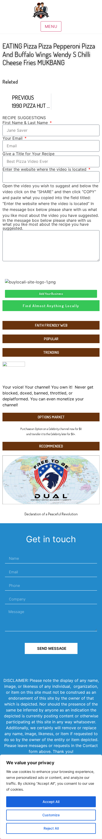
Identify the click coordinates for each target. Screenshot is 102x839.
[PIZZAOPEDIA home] (51, 10)
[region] (51, 797)
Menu (51, 26)
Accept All (51, 802)
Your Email (13, 138)
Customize (51, 815)
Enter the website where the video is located (45, 169)
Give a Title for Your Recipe (28, 154)
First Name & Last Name (25, 123)
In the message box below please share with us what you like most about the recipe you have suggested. (46, 224)
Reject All (51, 828)
